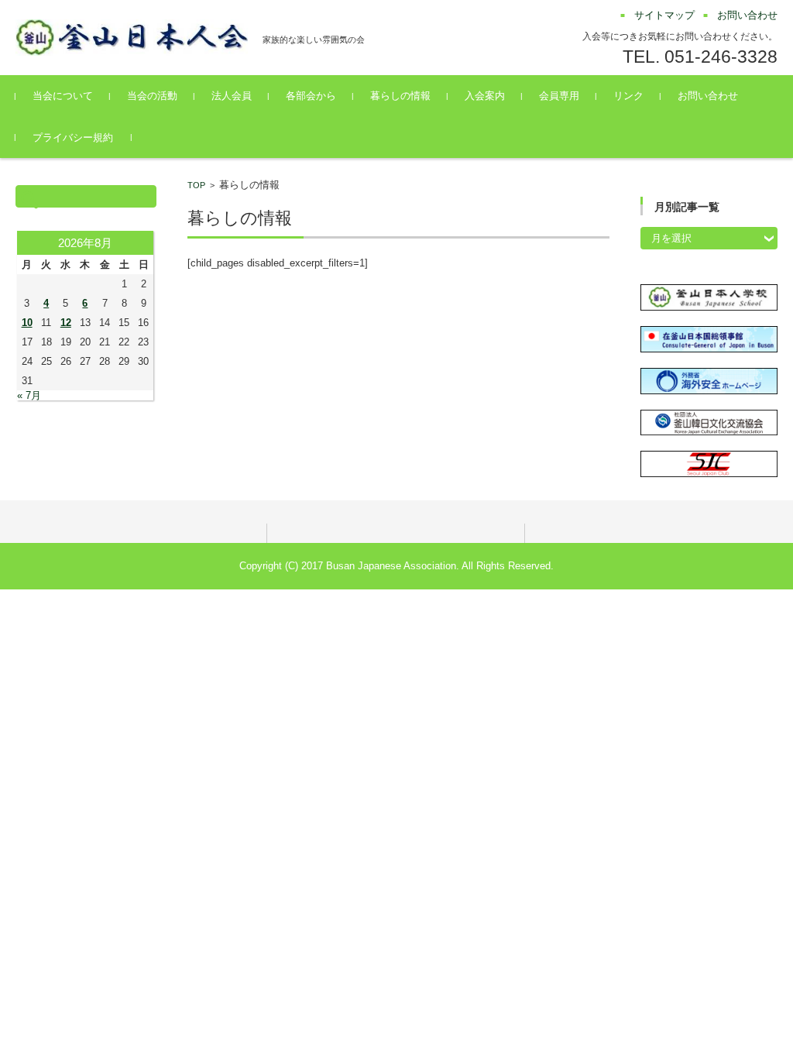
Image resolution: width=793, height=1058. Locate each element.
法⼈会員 (231, 95)
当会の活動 (152, 95)
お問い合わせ (708, 95)
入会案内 (485, 95)
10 (27, 322)
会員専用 (559, 95)
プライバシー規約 (73, 137)
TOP (196, 185)
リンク (628, 95)
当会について (63, 95)
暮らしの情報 (400, 95)
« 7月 (29, 395)
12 (65, 322)
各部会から (311, 95)
